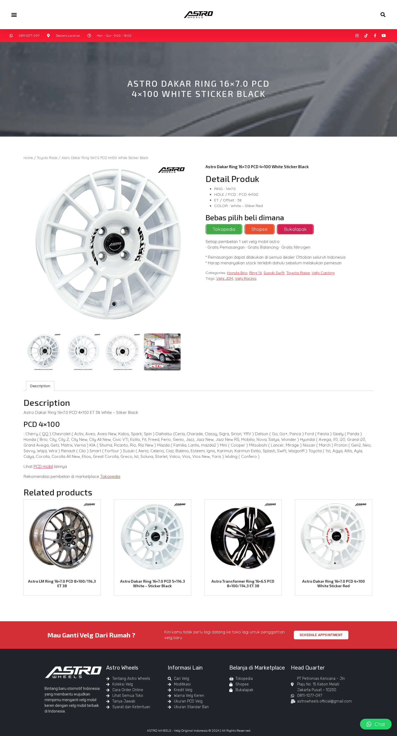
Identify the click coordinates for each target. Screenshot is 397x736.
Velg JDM (224, 278)
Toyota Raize (47, 158)
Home (28, 158)
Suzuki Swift (274, 272)
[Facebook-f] (375, 35)
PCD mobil (43, 466)
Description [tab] (40, 385)
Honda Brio (237, 272)
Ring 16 (255, 272)
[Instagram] (357, 35)
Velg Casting (323, 272)
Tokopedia (110, 476)
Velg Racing (245, 278)
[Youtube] (384, 35)
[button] (13, 14)
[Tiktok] (366, 35)
